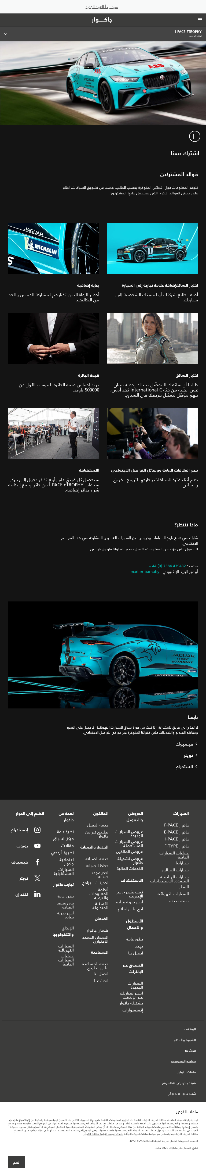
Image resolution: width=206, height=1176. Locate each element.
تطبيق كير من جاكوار (96, 834)
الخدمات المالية (130, 868)
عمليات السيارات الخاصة (174, 855)
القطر (184, 887)
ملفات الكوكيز (187, 1072)
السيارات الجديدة (135, 985)
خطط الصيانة (97, 866)
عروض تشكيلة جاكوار (130, 860)
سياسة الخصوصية (183, 1062)
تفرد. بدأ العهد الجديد (102, 6)
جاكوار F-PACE (176, 825)
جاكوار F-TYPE (176, 846)
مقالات (67, 845)
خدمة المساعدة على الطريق (95, 966)
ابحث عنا (101, 981)
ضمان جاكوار (97, 930)
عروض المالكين (129, 851)
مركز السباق (63, 838)
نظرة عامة (134, 939)
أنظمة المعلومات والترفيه (99, 894)
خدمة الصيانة (97, 859)
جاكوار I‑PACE (177, 839)
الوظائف (190, 1029)
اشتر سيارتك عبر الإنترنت (131, 995)
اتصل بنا (135, 953)
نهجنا (138, 946)
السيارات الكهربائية (173, 894)
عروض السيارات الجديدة (129, 833)
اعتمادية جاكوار (67, 861)
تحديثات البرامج (95, 883)
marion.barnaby (145, 572)
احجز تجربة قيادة (129, 902)
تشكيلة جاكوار (131, 1003)
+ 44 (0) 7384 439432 (167, 566)
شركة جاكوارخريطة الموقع (179, 1083)
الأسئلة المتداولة (100, 905)
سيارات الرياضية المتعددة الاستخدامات (169, 879)
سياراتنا (182, 863)
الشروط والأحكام (185, 1040)
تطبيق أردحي (62, 852)
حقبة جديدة (179, 901)
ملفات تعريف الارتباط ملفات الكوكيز (103, 1134)
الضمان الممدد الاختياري (95, 939)
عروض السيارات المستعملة (129, 843)
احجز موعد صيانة (99, 875)
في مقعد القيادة (65, 905)
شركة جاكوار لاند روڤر (182, 1094)
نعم (16, 1162)
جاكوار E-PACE (176, 832)
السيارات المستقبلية (64, 871)
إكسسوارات (133, 1010)
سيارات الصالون (175, 870)
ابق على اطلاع (130, 909)
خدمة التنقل (97, 825)
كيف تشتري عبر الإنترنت (129, 894)
